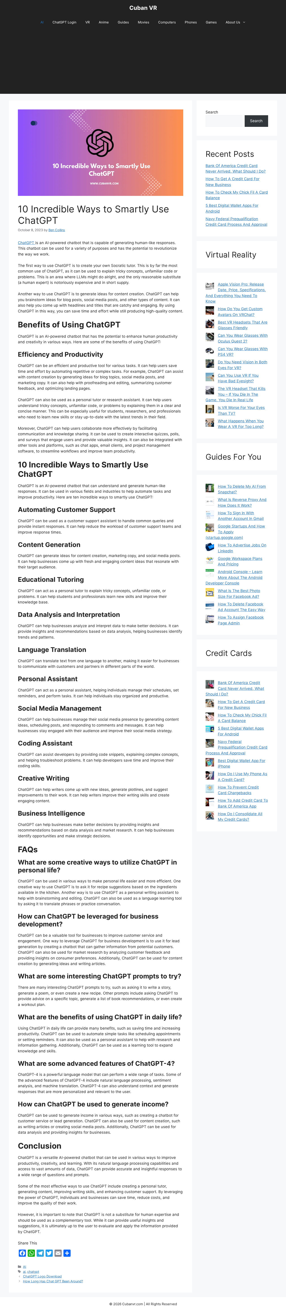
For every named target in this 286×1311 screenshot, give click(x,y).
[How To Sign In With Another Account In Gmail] (210, 515)
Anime (104, 22)
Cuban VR (143, 7)
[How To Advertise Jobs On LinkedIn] (210, 547)
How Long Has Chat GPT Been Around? (53, 1281)
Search (212, 112)
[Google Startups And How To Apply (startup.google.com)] (210, 529)
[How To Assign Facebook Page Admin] (210, 620)
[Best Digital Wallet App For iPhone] (210, 763)
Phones (191, 22)
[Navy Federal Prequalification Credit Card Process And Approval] (210, 744)
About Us (233, 22)
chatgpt (33, 1271)
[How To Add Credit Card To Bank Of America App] (210, 803)
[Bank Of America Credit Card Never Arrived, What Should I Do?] (210, 685)
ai (24, 1271)
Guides (123, 22)
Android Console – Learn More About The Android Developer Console (234, 577)
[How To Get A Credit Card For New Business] (210, 704)
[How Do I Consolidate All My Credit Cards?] (210, 816)
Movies (143, 22)
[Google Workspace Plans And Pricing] (210, 561)
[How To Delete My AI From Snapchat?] (210, 489)
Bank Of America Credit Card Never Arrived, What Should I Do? (235, 688)
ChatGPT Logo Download (42, 1276)
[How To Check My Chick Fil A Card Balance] (210, 717)
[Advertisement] (143, 62)
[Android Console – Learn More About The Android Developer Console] (210, 574)
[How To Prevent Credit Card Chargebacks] (210, 790)
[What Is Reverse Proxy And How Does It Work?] (210, 502)
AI (42, 22)
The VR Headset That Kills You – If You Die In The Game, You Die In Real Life (235, 394)
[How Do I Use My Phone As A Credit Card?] (210, 776)
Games (211, 22)
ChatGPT (26, 243)
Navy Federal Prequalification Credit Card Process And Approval (236, 747)
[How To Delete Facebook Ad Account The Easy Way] (210, 606)
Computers (167, 22)
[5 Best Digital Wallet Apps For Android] (210, 730)
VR (87, 22)
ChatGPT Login (64, 22)
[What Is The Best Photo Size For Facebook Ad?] (210, 593)
